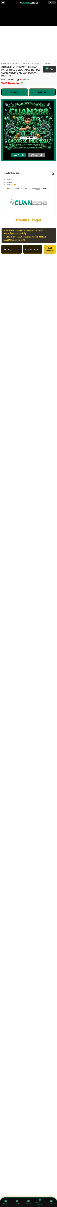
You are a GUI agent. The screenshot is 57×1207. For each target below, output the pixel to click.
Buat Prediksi (49, 249)
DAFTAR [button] (34, 154)
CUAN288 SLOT (34, 63)
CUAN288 (5, 63)
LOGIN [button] (16, 154)
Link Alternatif (38, 1203)
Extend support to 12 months (27, 188)
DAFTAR (42, 92)
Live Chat (51, 1203)
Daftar (28, 1203)
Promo (5, 1203)
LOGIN (14, 92)
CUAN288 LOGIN (18, 63)
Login (17, 1203)
